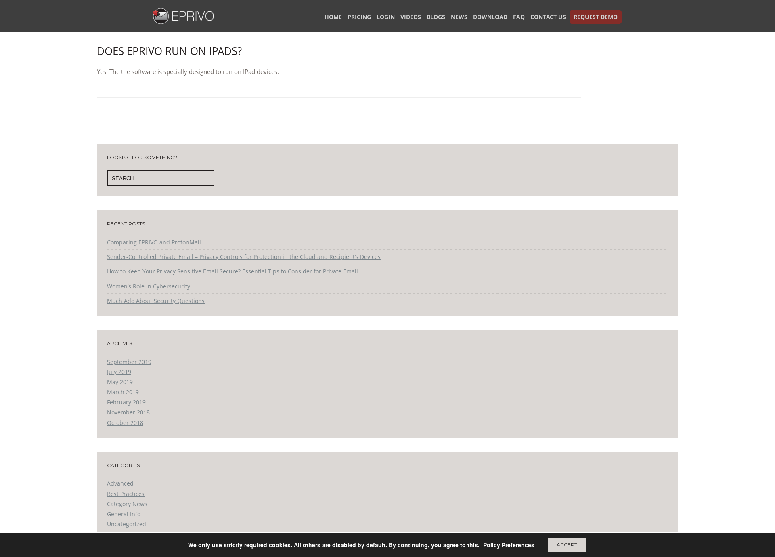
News (459, 17)
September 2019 (129, 362)
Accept (567, 545)
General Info (123, 514)
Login (386, 17)
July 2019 (119, 372)
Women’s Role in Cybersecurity (148, 286)
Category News (127, 504)
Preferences (518, 545)
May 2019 (120, 382)
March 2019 (123, 392)
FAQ (519, 17)
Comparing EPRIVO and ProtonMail (154, 242)
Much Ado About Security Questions (156, 301)
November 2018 (128, 412)
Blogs (436, 17)
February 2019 (126, 402)
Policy (491, 545)
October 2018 (125, 423)
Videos (410, 17)
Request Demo (596, 17)
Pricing (359, 17)
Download (490, 17)
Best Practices (126, 494)
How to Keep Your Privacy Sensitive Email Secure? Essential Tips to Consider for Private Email (232, 271)
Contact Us (548, 17)
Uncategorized (126, 524)
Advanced (120, 483)
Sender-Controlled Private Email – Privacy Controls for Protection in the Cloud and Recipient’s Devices (244, 257)
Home (333, 17)
